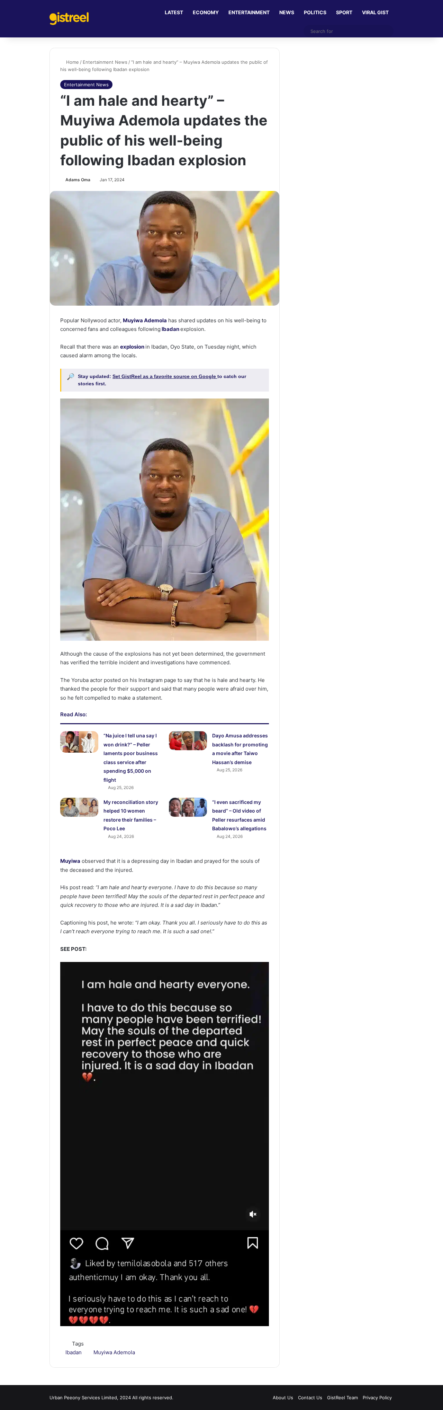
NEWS (286, 12)
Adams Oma (77, 179)
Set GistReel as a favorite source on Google (164, 376)
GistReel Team (342, 1397)
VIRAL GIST (375, 12)
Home (72, 62)
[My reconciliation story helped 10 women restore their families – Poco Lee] (79, 807)
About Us (283, 1397)
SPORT (344, 12)
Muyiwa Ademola (145, 320)
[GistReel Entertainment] (69, 18)
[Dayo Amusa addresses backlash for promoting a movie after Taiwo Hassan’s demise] (188, 740)
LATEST (174, 12)
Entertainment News (105, 62)
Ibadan (170, 329)
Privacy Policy (377, 1397)
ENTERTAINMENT (249, 12)
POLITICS (315, 12)
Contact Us (310, 1397)
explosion (132, 346)
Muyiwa (70, 861)
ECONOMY (206, 12)
